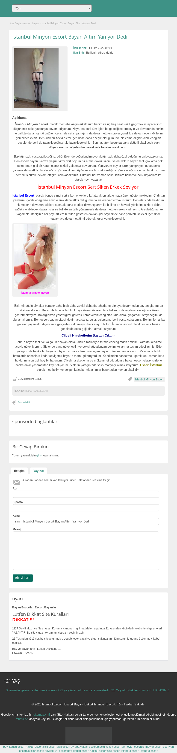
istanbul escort (130, 751)
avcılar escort (35, 751)
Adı (15, 488)
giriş (39, 455)
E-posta (18, 502)
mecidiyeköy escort (109, 746)
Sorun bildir (24, 402)
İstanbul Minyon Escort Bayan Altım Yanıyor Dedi (69, 36)
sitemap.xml (41, 714)
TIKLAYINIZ (160, 690)
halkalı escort (34, 746)
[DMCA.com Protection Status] (88, 742)
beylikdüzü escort (14, 746)
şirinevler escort (132, 746)
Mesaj (17, 529)
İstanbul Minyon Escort (149, 379)
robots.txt (22, 719)
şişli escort (49, 746)
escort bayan (31, 23)
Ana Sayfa (15, 23)
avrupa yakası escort (84, 746)
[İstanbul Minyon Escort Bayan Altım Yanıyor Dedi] (40, 78)
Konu (16, 515)
